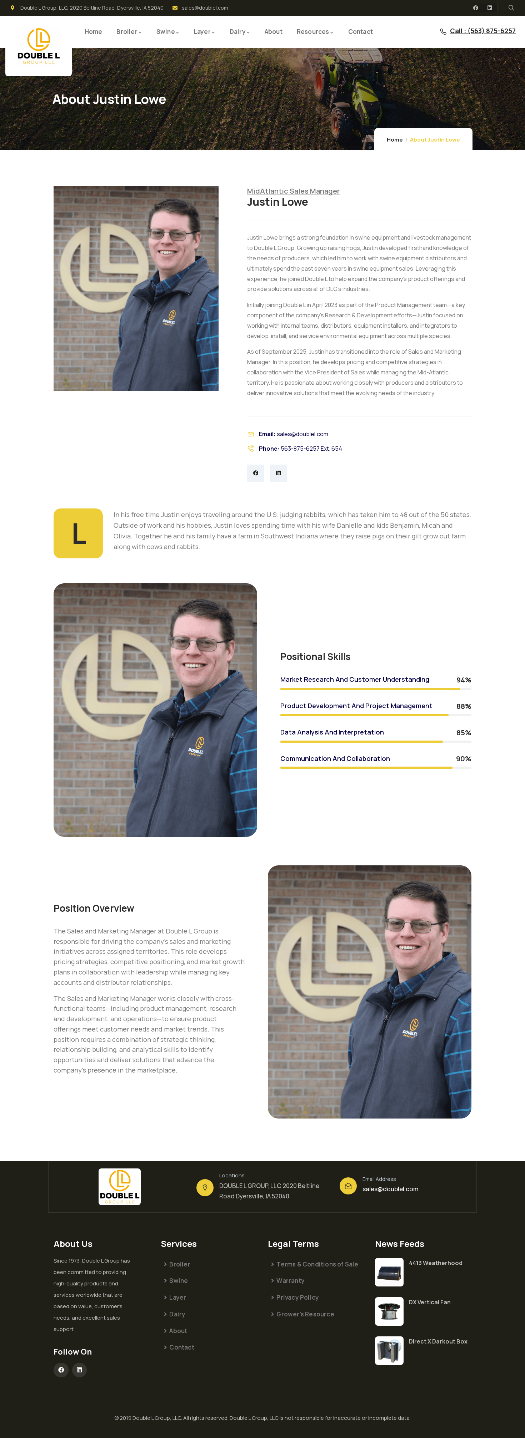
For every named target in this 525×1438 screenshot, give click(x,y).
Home (395, 139)
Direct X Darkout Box (438, 1341)
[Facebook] (475, 7)
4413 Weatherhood (435, 1263)
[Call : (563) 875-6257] (443, 32)
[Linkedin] (489, 7)
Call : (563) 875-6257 (483, 30)
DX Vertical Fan (430, 1302)
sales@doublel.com (390, 1189)
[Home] (38, 46)
